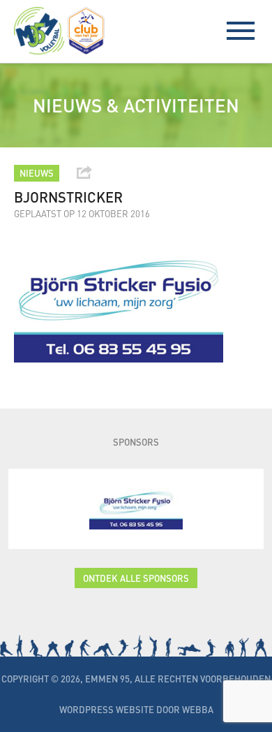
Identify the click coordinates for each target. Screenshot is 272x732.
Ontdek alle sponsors (136, 578)
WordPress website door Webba (136, 709)
